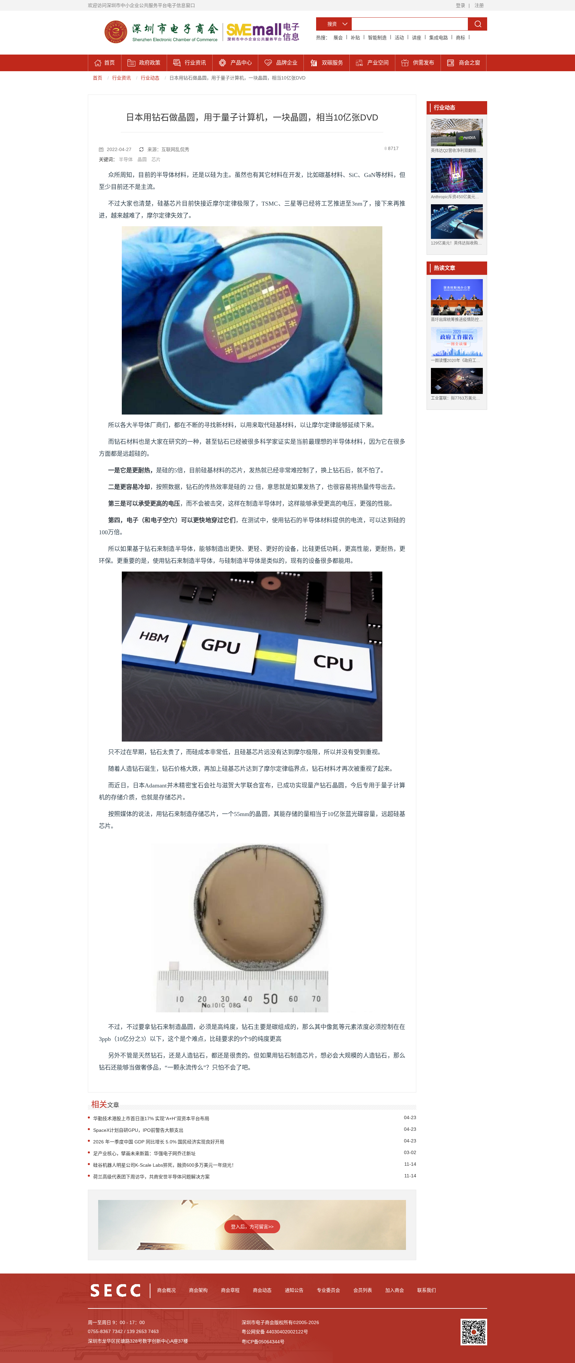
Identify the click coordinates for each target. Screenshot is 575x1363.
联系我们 (426, 1290)
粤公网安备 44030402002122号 (275, 1331)
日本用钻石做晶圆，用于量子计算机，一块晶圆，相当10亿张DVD (237, 78)
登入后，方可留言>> (252, 1226)
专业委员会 (328, 1290)
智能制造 (377, 37)
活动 (399, 37)
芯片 (156, 159)
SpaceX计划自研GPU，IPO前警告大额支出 (138, 1130)
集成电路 (438, 37)
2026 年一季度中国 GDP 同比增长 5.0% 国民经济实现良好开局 (158, 1141)
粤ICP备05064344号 (263, 1341)
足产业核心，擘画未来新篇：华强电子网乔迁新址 (144, 1153)
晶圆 (142, 159)
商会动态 (262, 1290)
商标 (460, 37)
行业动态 (150, 78)
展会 (338, 37)
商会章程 (230, 1290)
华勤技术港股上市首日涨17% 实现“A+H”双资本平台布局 (151, 1118)
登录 (460, 5)
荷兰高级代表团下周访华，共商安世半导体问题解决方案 (151, 1176)
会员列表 (362, 1290)
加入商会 (394, 1290)
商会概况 (166, 1290)
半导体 (126, 159)
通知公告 (294, 1290)
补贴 (355, 37)
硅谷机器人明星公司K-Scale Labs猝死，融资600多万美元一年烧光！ (164, 1165)
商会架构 (198, 1290)
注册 (479, 5)
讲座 (416, 37)
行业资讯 (121, 78)
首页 (97, 78)
